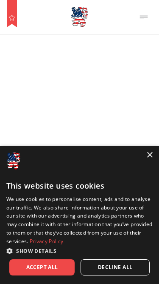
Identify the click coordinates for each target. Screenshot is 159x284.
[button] (79, 251)
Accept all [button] (42, 267)
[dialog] (79, 215)
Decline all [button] (115, 267)
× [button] (149, 155)
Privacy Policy (46, 241)
